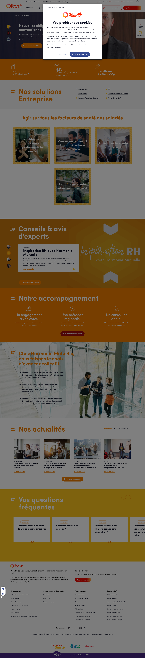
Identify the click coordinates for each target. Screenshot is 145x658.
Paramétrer (62, 54)
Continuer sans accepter (55, 7)
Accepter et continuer (79, 54)
